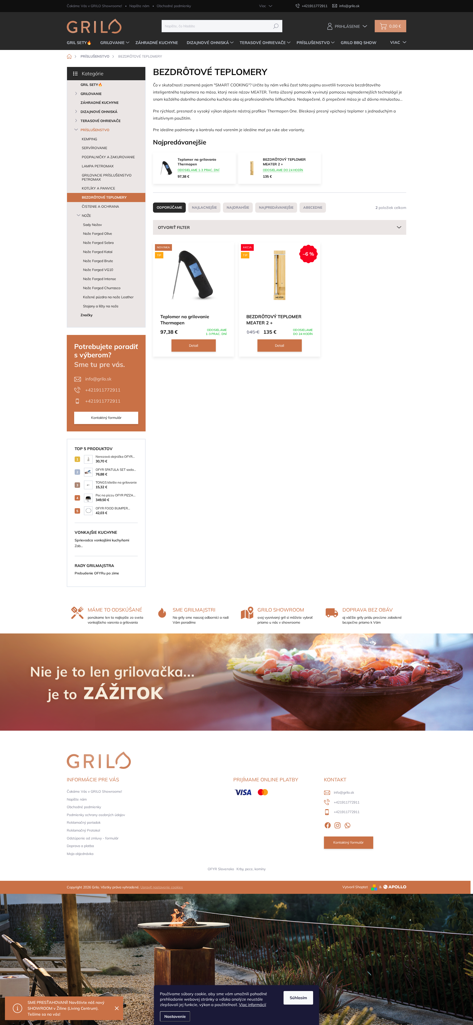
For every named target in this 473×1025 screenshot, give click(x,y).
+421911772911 (102, 390)
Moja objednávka (80, 854)
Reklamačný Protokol (83, 830)
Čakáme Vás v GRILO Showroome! (94, 6)
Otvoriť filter (174, 227)
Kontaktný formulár (106, 417)
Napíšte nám (139, 6)
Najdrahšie (238, 207)
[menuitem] (81, 42)
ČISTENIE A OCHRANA (100, 206)
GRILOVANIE (91, 94)
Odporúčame (169, 207)
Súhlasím (298, 997)
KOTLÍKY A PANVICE (98, 188)
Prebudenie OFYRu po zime (97, 573)
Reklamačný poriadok (84, 822)
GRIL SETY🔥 (91, 84)
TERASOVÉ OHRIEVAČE (100, 121)
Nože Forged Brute (98, 261)
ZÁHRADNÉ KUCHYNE (99, 102)
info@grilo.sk (98, 379)
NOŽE (86, 215)
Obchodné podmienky (174, 6)
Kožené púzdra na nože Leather (108, 297)
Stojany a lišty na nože (100, 306)
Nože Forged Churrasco (101, 288)
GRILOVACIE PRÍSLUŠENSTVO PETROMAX (107, 177)
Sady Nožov (92, 224)
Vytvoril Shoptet (355, 887)
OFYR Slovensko (221, 869)
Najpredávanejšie (276, 207)
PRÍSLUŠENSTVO (95, 130)
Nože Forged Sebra (98, 242)
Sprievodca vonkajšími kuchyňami (102, 540)
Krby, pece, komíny (251, 869)
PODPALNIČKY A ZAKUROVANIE (108, 157)
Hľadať (275, 26)
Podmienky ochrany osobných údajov (96, 815)
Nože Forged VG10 (98, 270)
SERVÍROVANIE (94, 148)
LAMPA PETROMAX (98, 166)
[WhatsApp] (347, 824)
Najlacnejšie (204, 207)
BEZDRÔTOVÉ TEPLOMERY (104, 197)
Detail (193, 345)
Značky (87, 315)
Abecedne (312, 207)
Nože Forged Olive (97, 233)
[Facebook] (327, 824)
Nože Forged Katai (97, 252)
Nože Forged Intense (99, 279)
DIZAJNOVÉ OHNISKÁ (99, 112)
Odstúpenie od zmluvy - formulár (92, 838)
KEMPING (89, 139)
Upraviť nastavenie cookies (161, 887)
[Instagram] (337, 824)
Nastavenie (175, 1016)
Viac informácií (252, 1004)
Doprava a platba (80, 846)
